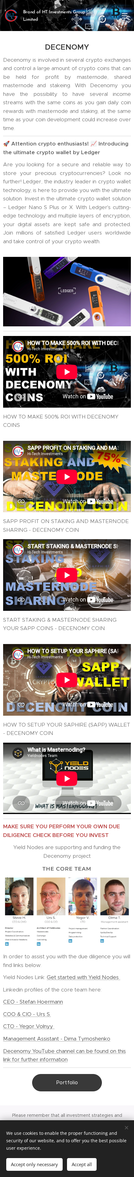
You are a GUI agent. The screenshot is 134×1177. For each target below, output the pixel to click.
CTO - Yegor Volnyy (29, 1026)
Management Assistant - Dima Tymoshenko (56, 1038)
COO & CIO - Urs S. (27, 1014)
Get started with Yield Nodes (83, 977)
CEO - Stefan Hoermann (33, 1001)
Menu (124, 15)
